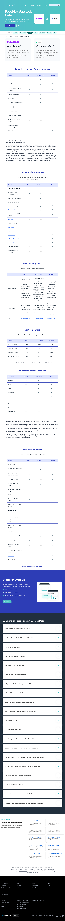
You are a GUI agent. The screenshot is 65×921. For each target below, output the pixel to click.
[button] (21, 25)
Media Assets (19, 892)
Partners (18, 887)
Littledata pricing (35, 362)
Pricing (35, 32)
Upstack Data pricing (27, 362)
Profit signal (11, 231)
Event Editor (11, 227)
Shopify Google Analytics (6, 887)
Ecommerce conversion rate (22, 908)
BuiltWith (45, 869)
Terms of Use (42, 915)
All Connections (4, 894)
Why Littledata (4, 889)
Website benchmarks (21, 906)
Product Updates (4, 883)
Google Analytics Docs (5, 902)
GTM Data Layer (4, 906)
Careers (18, 889)
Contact (34, 889)
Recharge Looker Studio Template (39, 900)
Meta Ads (49, 32)
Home (6, 36)
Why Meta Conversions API (22, 900)
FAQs (55, 32)
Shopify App (3, 885)
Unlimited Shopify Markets (14, 238)
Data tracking (23, 32)
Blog (49, 883)
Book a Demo (35, 887)
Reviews (30, 32)
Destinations (42, 32)
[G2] (62, 915)
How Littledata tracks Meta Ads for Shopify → (32, 566)
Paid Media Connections (6, 892)
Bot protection (11, 235)
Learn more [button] (7, 601)
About (18, 883)
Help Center (34, 883)
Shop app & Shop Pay (13, 209)
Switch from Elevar (36, 892)
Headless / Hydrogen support (15, 242)
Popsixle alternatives (13, 36)
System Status (35, 885)
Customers (19, 885)
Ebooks (49, 885)
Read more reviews (25, 318)
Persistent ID (11, 219)
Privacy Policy (35, 915)
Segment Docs (4, 904)
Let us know (36, 872)
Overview (15, 32)
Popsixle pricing (19, 362)
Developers (3, 900)
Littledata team (23, 871)
